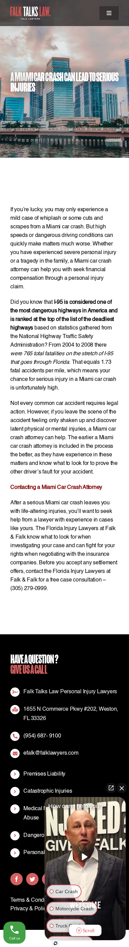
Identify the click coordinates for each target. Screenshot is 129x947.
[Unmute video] (85, 857)
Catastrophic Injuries (47, 791)
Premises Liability (44, 774)
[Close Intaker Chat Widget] (122, 788)
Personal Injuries (43, 852)
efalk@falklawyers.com (50, 753)
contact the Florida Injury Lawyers (65, 571)
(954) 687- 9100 (42, 736)
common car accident (60, 403)
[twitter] (32, 879)
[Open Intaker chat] (56, 943)
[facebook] (16, 879)
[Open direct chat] (111, 788)
